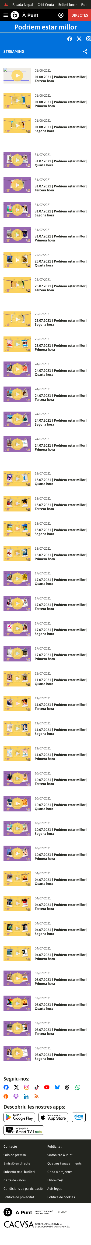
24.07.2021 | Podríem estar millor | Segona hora (61, 422)
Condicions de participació (23, 1188)
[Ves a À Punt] (24, 15)
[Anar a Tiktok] (38, 1087)
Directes (79, 15)
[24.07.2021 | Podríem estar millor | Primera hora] (17, 444)
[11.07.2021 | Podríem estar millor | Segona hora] (17, 728)
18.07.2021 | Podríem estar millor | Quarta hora (61, 482)
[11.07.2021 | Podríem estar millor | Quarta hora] (17, 678)
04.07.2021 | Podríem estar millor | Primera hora (61, 957)
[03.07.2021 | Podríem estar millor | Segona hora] (17, 1053)
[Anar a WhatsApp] (78, 1087)
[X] (79, 39)
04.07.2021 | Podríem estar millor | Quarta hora (61, 882)
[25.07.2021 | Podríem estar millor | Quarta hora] (17, 260)
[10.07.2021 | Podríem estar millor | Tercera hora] (17, 778)
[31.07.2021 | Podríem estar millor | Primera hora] (17, 235)
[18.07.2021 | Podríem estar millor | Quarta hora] (17, 478)
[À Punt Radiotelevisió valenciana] (28, 1212)
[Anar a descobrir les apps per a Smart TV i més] (24, 1130)
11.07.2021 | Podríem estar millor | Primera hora (61, 757)
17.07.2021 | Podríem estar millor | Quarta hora (61, 582)
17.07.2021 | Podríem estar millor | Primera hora (61, 657)
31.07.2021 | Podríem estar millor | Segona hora (61, 213)
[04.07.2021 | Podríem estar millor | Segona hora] (17, 928)
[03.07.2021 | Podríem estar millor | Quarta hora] (17, 1003)
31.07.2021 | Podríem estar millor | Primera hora (61, 238)
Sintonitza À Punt (60, 1155)
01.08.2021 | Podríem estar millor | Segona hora (61, 129)
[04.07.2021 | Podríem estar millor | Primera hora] (17, 953)
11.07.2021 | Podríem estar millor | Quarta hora (61, 682)
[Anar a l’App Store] (53, 1117)
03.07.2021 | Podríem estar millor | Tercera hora (61, 1032)
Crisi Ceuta (46, 5)
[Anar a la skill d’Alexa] (79, 1117)
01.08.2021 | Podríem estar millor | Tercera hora (61, 79)
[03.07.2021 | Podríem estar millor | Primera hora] (17, 978)
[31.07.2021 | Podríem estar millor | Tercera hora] (17, 185)
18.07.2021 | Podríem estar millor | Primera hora (61, 557)
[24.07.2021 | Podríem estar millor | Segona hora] (17, 419)
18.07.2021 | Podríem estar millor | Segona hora (61, 532)
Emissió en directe (17, 1163)
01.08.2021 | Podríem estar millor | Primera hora (61, 104)
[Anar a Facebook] (7, 1087)
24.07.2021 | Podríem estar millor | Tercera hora (61, 398)
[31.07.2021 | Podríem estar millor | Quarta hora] (17, 160)
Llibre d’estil (56, 1180)
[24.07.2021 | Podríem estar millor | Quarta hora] (17, 369)
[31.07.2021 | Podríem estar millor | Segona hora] (17, 210)
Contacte (10, 1146)
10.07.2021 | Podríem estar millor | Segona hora (61, 832)
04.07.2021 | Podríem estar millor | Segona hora (61, 932)
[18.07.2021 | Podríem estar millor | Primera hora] (17, 554)
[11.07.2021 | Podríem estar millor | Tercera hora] (17, 704)
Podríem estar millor (45, 27)
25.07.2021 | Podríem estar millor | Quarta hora (61, 263)
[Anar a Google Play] (19, 1117)
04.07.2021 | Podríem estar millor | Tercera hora (61, 907)
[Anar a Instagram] (27, 1087)
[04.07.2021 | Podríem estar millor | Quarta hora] (17, 878)
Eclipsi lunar (67, 5)
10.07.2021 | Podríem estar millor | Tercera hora (61, 782)
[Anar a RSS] (37, 1096)
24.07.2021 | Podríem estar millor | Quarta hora (61, 372)
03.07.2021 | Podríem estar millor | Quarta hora (61, 1007)
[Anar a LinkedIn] (27, 1096)
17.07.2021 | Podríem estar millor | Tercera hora (61, 607)
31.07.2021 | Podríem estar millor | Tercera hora (61, 188)
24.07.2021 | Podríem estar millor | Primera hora (61, 447)
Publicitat (54, 1146)
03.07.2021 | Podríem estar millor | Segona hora (61, 1057)
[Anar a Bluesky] (58, 1087)
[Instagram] (88, 38)
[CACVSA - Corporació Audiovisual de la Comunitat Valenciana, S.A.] (37, 1224)
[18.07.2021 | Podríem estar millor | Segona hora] (17, 529)
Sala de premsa (15, 1155)
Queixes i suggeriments (64, 1163)
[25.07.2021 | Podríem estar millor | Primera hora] (17, 344)
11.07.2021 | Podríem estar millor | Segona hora (61, 732)
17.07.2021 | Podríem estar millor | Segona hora (61, 632)
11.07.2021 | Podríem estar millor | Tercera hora (61, 707)
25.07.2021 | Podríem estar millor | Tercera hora (61, 288)
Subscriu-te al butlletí (19, 1172)
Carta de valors (15, 1180)
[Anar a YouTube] (47, 1087)
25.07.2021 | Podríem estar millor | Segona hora (61, 322)
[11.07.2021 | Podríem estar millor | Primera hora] (17, 753)
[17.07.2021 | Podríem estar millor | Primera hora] (17, 653)
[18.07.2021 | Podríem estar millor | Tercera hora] (17, 503)
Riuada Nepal (22, 5)
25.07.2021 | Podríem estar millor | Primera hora (61, 347)
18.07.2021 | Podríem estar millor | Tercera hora (61, 507)
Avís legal (54, 1188)
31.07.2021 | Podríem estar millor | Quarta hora (61, 163)
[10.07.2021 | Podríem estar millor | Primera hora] (17, 853)
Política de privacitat (19, 1197)
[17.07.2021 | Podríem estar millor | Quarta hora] (17, 578)
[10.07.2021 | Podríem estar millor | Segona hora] (17, 828)
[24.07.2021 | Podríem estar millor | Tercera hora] (17, 394)
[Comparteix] (85, 51)
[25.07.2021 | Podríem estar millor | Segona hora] (17, 319)
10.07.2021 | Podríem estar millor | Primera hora (61, 857)
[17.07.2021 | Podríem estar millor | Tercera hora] (17, 603)
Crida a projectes (59, 1172)
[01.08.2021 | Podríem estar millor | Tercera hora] (17, 76)
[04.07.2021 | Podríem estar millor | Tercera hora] (17, 903)
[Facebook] (69, 38)
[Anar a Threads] (68, 1087)
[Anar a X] (17, 1087)
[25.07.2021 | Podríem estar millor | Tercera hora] (17, 285)
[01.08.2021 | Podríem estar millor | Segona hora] (17, 126)
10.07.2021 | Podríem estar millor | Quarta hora (61, 807)
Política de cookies (61, 1197)
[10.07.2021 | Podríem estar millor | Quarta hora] (17, 803)
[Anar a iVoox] (7, 1096)
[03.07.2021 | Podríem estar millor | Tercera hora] (17, 1028)
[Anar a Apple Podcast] (17, 1096)
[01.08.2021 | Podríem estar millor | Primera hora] (17, 101)
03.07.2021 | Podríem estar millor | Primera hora (61, 982)
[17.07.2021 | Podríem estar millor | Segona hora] (17, 628)
